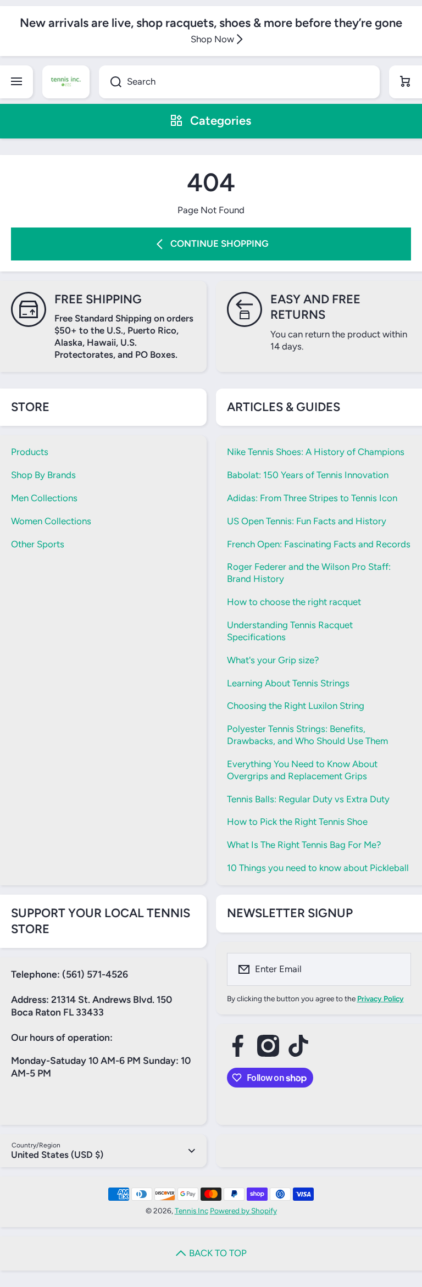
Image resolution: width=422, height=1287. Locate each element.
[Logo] (66, 81)
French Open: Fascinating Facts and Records (318, 544)
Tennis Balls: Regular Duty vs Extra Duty (308, 799)
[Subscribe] (395, 969)
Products (29, 451)
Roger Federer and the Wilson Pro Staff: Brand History (309, 572)
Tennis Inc (191, 1210)
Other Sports (37, 544)
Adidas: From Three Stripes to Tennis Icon (312, 497)
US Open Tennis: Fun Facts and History (306, 520)
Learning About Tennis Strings (288, 683)
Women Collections (51, 520)
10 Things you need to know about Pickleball (318, 867)
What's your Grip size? (273, 659)
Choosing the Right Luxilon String (295, 705)
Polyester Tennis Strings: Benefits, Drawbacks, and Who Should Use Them (307, 734)
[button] (405, 81)
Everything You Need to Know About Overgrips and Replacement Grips (302, 769)
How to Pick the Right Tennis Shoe (297, 821)
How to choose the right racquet (294, 601)
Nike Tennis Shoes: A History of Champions (315, 451)
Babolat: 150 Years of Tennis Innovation (307, 474)
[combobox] (239, 81)
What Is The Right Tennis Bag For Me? (304, 844)
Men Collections (44, 497)
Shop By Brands (43, 474)
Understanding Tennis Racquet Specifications (290, 630)
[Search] (110, 81)
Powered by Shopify (243, 1210)
